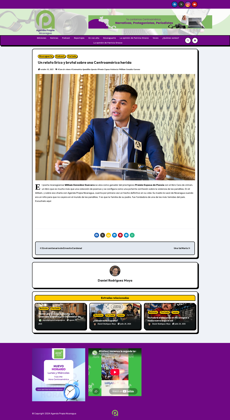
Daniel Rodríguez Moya (115, 280)
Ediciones (41, 38)
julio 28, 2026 (125, 324)
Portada (72, 56)
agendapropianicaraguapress (54, 320)
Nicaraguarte (109, 38)
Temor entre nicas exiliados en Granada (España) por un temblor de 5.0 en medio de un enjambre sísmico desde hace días (59, 318)
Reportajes (79, 38)
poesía (94, 69)
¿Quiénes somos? (170, 38)
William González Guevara (130, 69)
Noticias (54, 38)
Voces (156, 38)
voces (121, 315)
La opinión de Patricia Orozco (134, 38)
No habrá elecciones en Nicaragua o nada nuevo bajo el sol (168, 319)
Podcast (66, 38)
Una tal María (181, 248)
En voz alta (94, 38)
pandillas (87, 69)
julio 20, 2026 (180, 324)
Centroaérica (77, 69)
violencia (114, 69)
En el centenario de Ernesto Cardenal (62, 248)
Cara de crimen (65, 69)
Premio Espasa (104, 69)
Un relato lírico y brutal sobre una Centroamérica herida (85, 62)
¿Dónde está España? (105, 320)
